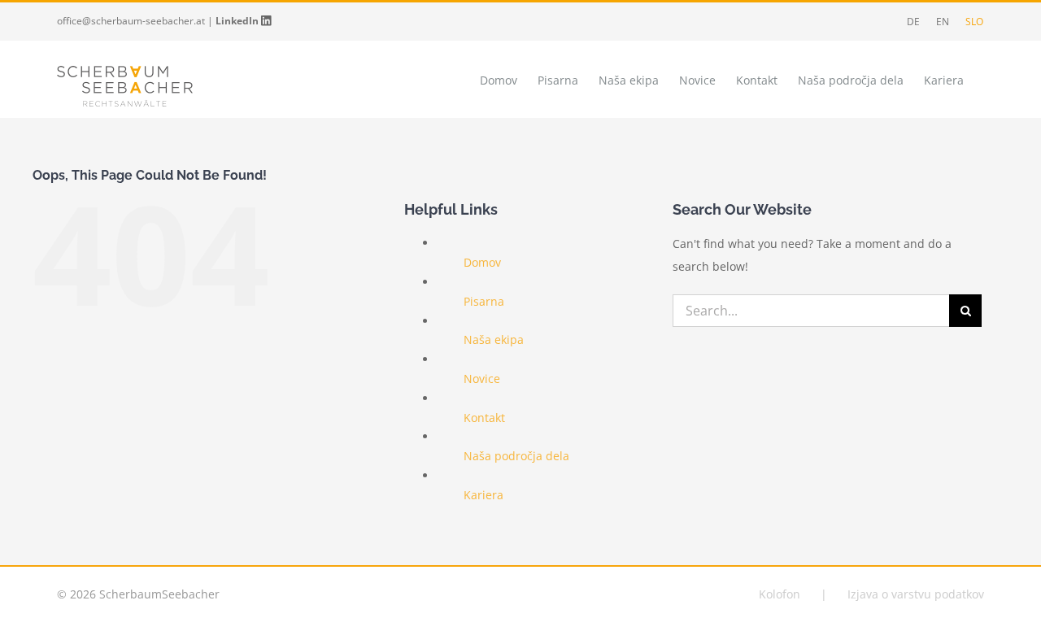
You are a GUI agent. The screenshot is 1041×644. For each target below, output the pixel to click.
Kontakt (484, 417)
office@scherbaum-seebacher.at (131, 21)
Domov (482, 262)
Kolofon (779, 594)
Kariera (483, 495)
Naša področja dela (516, 455)
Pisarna (484, 301)
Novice (482, 378)
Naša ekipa (494, 339)
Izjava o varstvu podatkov (915, 594)
